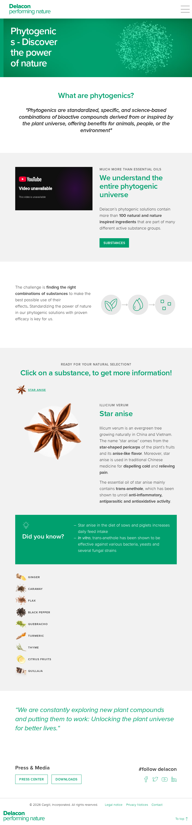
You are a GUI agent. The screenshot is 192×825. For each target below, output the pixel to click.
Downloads (66, 779)
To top (180, 818)
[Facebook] (146, 779)
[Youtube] (164, 779)
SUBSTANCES (114, 243)
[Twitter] (155, 779)
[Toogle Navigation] (185, 9)
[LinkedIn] (174, 779)
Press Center (31, 779)
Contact (156, 804)
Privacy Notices (137, 804)
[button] (96, 390)
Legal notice (113, 804)
